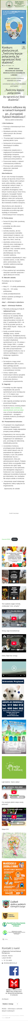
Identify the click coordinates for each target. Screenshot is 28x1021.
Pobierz (15, 539)
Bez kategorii (8, 65)
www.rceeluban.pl (16, 408)
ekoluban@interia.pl (10, 963)
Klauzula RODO (6, 539)
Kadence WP (8, 1017)
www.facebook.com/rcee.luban (13, 410)
